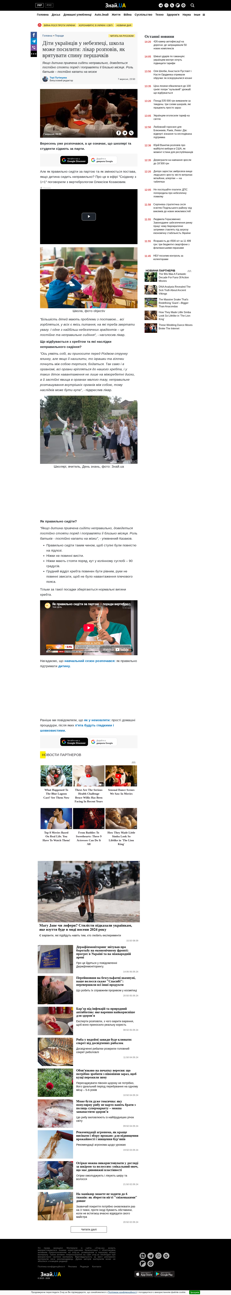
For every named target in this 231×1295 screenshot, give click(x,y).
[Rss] (172, 5)
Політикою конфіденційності (122, 1292)
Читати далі (89, 1229)
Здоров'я (173, 14)
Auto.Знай (102, 14)
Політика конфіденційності (51, 1266)
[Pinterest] (183, 5)
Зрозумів (194, 1292)
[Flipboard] (178, 5)
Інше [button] (197, 14)
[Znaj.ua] (115, 5)
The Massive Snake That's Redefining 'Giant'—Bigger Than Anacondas (173, 303)
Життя (116, 14)
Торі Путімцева (58, 77)
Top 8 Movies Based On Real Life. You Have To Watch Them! (56, 836)
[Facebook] (34, 35)
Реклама (72, 1266)
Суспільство (143, 14)
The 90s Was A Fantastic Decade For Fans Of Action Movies (174, 277)
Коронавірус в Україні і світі (96, 25)
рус (49, 5)
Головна (43, 14)
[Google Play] (164, 1273)
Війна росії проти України (59, 25)
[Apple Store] (144, 1273)
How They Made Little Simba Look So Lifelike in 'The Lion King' (175, 316)
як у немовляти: (97, 720)
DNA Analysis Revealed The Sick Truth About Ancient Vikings (175, 290)
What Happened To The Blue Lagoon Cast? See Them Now (56, 793)
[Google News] (166, 1256)
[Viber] (166, 5)
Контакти (96, 1266)
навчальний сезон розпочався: (90, 661)
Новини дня (124, 25)
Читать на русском (122, 36)
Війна (128, 14)
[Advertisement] (89, 494)
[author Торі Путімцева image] (46, 79)
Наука (187, 14)
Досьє (56, 14)
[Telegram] (161, 5)
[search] (192, 5)
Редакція (84, 1266)
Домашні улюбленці (77, 14)
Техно (159, 14)
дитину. (64, 666)
